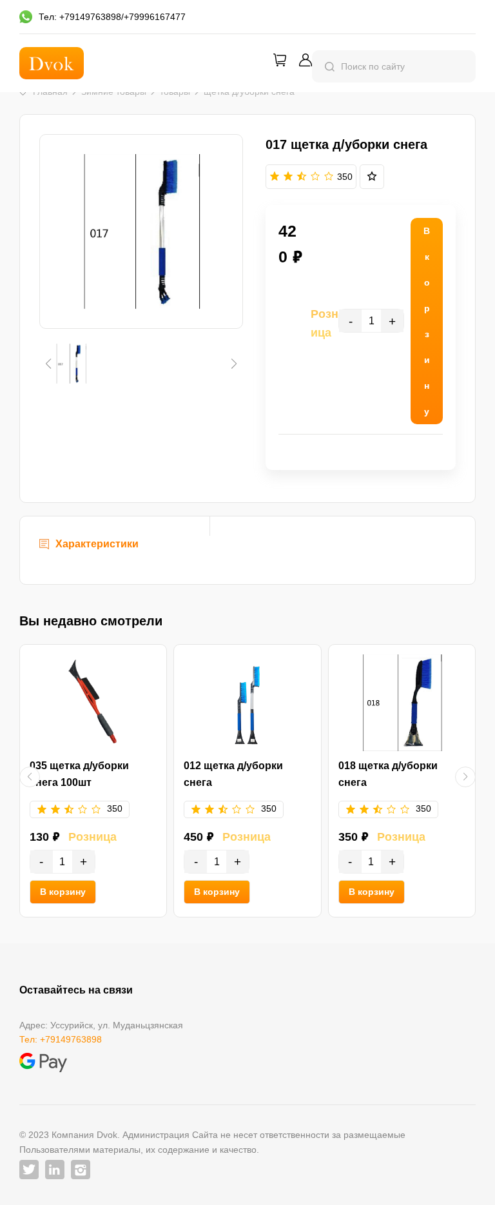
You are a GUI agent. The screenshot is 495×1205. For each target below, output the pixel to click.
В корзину (63, 891)
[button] (48, 363)
